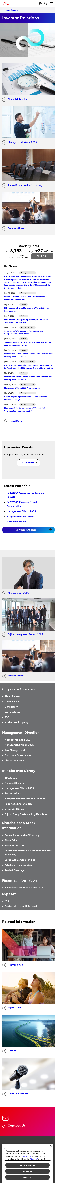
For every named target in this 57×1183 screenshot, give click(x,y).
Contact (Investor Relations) (21, 906)
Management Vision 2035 (22, 142)
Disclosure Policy (14, 760)
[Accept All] (27, 1156)
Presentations (16, 228)
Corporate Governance (18, 755)
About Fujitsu (12, 696)
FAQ (7, 901)
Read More (16, 421)
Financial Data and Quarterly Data (24, 887)
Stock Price (11, 840)
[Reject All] (34, 1159)
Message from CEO (18, 593)
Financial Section (16, 521)
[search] (45, 3)
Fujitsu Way (14, 1007)
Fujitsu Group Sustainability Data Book (26, 814)
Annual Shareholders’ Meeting (25, 185)
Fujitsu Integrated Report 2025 (25, 634)
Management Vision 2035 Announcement (22, 388)
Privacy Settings (27, 1165)
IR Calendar (11, 778)
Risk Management (15, 750)
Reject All (27, 1171)
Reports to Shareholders (18, 804)
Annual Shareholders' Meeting (22, 835)
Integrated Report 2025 (20, 516)
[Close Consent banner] (51, 1146)
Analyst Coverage (15, 870)
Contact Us (17, 1125)
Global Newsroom (18, 1093)
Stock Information (15, 845)
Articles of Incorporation (19, 865)
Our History (11, 707)
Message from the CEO (18, 739)
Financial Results (17, 99)
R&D (7, 717)
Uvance (12, 1050)
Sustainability (12, 712)
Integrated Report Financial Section (25, 798)
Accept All (27, 1177)
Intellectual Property (16, 722)
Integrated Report (15, 809)
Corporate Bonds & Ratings (20, 860)
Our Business (12, 701)
